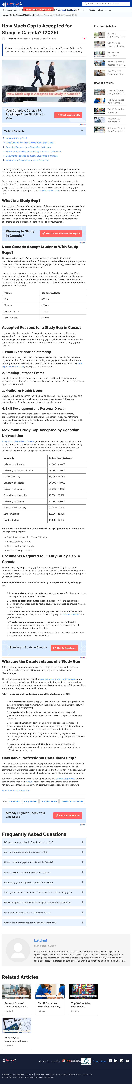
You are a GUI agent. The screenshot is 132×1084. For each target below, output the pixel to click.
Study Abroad (30, 801)
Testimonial (29, 15)
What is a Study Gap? (16, 138)
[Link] (99, 92)
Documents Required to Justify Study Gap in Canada (32, 156)
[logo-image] (12, 4)
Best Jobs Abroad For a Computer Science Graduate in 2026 (116, 130)
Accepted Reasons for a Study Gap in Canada (28, 147)
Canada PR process (65, 778)
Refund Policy (75, 1074)
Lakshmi (11, 38)
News (108, 10)
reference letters (71, 614)
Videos (92, 10)
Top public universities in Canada (18, 441)
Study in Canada (49, 801)
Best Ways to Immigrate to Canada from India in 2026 (116, 120)
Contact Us (87, 1074)
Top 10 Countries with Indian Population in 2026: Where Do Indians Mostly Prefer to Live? (115, 111)
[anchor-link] (9, 1061)
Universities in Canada (72, 801)
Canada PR (14, 801)
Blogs (100, 10)
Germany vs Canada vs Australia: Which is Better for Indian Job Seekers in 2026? (116, 54)
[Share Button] (84, 38)
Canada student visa (49, 190)
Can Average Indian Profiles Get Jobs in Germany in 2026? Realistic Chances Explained (116, 45)
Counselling (17, 15)
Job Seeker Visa (38, 10)
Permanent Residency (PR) (14, 10)
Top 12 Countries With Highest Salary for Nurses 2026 (115, 101)
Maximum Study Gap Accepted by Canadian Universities (33, 151)
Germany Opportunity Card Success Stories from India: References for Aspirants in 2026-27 (116, 35)
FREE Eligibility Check (74, 10)
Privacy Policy (62, 1074)
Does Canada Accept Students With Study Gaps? (30, 142)
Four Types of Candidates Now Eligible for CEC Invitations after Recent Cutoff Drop (115, 73)
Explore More (99, 1061)
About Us (30, 1074)
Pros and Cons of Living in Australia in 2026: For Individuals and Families (116, 92)
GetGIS (29, 781)
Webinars (7, 15)
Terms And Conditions (44, 1074)
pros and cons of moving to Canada (57, 679)
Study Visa (55, 10)
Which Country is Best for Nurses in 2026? (116, 63)
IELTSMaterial (18, 1074)
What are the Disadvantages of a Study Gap (27, 160)
